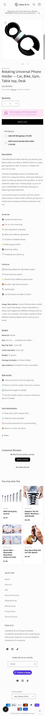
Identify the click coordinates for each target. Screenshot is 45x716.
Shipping (13, 89)
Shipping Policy (11, 600)
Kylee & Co (18, 713)
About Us (8, 584)
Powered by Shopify (28, 713)
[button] (4, 4)
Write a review (22, 459)
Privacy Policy (10, 611)
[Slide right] (27, 64)
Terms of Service (11, 617)
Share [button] (6, 435)
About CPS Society (12, 595)
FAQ (6, 590)
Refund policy (10, 606)
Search (7, 579)
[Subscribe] (34, 664)
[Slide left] (17, 64)
